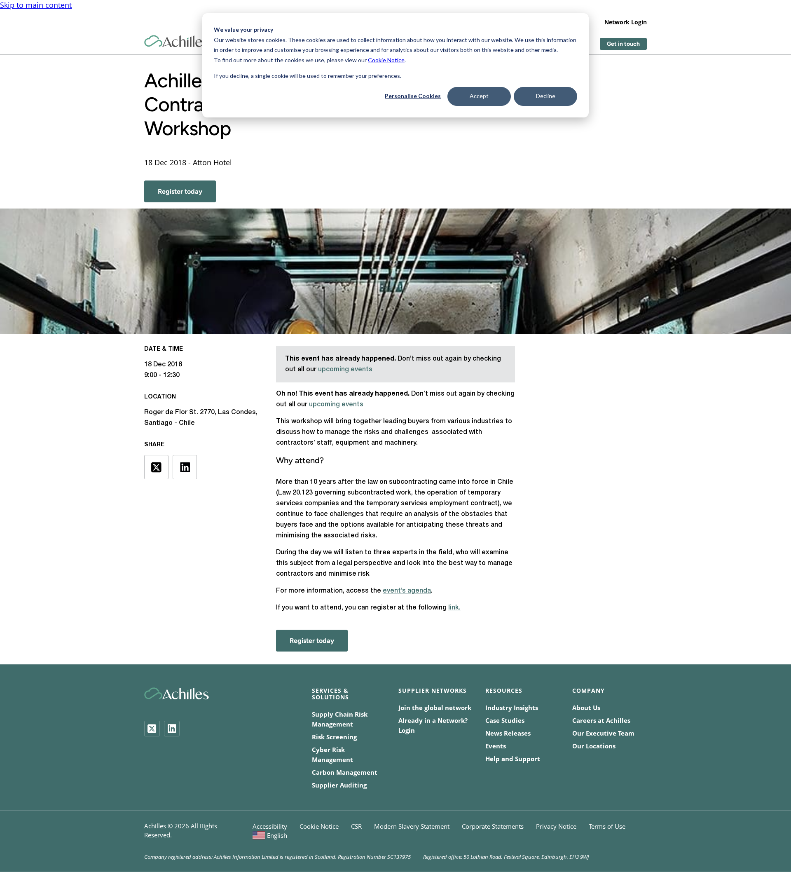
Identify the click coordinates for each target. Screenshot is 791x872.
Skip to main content (36, 5)
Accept (479, 95)
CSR (356, 826)
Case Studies (504, 720)
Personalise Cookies (413, 95)
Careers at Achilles (601, 720)
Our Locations (593, 746)
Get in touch (623, 43)
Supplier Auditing (339, 785)
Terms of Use (607, 826)
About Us (586, 707)
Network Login (625, 22)
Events (495, 746)
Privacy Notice (556, 826)
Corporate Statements (493, 826)
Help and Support (512, 759)
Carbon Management (344, 772)
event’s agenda (407, 591)
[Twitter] (152, 728)
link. (454, 608)
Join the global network (434, 707)
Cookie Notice (386, 59)
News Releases (508, 733)
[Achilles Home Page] (176, 41)
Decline (545, 95)
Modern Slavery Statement (411, 826)
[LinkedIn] (172, 728)
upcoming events (345, 370)
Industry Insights (511, 707)
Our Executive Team (603, 733)
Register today (180, 191)
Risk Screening (334, 737)
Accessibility (270, 826)
